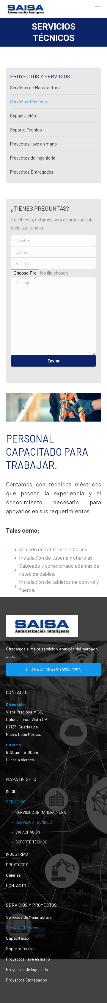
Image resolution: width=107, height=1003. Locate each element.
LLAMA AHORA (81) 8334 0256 (53, 669)
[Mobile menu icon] (98, 9)
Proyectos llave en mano (33, 143)
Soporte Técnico (26, 129)
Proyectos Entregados (32, 171)
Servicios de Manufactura (35, 87)
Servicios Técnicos (28, 101)
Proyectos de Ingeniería (32, 157)
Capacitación (23, 115)
